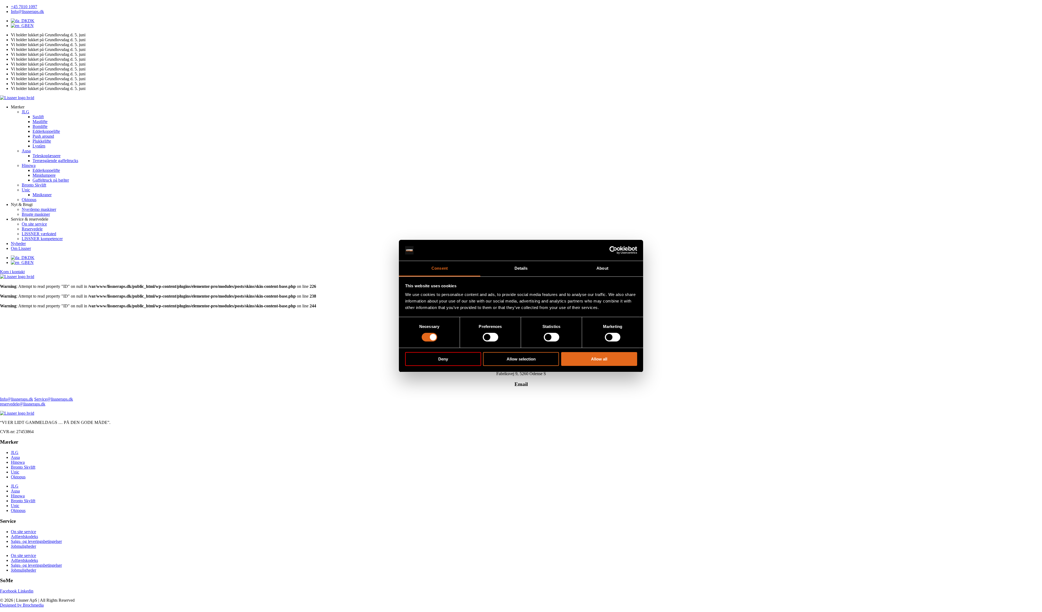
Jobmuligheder (23, 546)
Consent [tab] (439, 268)
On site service (23, 531)
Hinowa (18, 462)
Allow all (599, 359)
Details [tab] (521, 268)
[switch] (490, 337)
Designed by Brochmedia (22, 605)
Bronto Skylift (23, 467)
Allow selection (521, 359)
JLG (14, 452)
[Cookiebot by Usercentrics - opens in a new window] (613, 250)
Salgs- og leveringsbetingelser (36, 541)
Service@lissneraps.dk (53, 399)
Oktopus (18, 477)
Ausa (15, 457)
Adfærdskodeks (24, 536)
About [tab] (602, 268)
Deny (443, 359)
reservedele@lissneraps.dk (22, 404)
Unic (15, 472)
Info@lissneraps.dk (16, 399)
